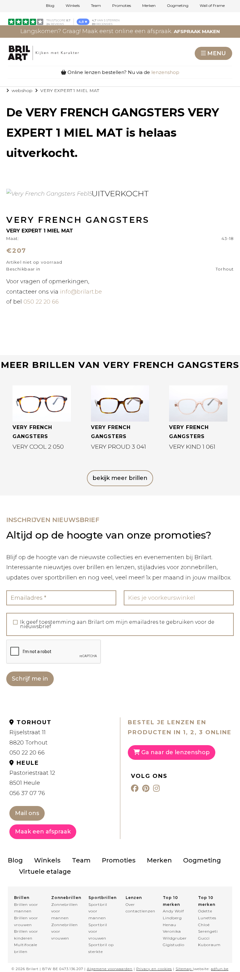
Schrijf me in (30, 678)
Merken (149, 5)
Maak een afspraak (43, 831)
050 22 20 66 (41, 301)
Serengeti (208, 931)
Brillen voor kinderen (26, 934)
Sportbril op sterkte (101, 948)
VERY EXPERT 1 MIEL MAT (69, 90)
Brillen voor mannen (26, 908)
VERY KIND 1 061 (192, 446)
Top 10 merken (171, 901)
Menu (216, 53)
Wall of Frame (212, 5)
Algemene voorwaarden (109, 969)
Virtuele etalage (45, 871)
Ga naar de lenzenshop (175, 752)
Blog (50, 5)
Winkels (73, 5)
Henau (169, 924)
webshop (22, 90)
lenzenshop (165, 72)
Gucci (204, 938)
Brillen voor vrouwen (26, 921)
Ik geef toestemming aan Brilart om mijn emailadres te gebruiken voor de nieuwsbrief (117, 624)
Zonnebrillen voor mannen (64, 911)
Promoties (121, 5)
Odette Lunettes (207, 914)
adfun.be (219, 969)
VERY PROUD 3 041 (118, 446)
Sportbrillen (101, 897)
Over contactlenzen (139, 908)
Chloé (204, 924)
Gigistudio (173, 944)
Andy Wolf (173, 911)
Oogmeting (177, 5)
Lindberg (172, 918)
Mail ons (27, 813)
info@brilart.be (81, 291)
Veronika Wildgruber (175, 934)
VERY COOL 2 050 (38, 446)
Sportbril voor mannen (97, 911)
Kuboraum (209, 944)
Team (96, 5)
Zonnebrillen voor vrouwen (64, 931)
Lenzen (134, 897)
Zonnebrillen (64, 897)
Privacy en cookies (154, 969)
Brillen (21, 897)
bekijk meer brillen (120, 478)
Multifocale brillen (25, 948)
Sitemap (184, 969)
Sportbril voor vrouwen (97, 931)
